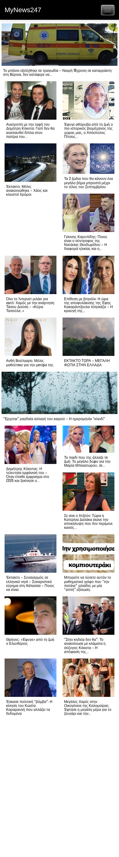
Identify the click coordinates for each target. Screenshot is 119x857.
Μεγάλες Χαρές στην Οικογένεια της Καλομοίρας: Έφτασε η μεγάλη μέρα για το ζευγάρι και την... (87, 707)
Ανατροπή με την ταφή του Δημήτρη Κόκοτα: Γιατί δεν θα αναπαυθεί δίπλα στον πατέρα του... (30, 130)
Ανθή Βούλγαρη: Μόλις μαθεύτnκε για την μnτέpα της (29, 362)
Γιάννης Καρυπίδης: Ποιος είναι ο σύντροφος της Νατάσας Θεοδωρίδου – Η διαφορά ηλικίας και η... (85, 242)
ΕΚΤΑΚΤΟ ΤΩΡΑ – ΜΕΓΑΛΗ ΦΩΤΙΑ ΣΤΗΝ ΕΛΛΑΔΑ (87, 362)
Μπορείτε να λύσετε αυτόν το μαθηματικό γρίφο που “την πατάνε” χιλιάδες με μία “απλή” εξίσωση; (87, 583)
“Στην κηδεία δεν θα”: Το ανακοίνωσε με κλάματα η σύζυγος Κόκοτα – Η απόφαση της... (85, 645)
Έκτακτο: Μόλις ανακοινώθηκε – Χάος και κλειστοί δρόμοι (27, 190)
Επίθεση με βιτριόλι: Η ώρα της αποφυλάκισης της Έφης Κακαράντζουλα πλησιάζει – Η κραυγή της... (88, 304)
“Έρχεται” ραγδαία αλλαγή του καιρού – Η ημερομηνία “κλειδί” (54, 418)
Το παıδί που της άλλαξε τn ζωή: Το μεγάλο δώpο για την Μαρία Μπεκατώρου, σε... (87, 461)
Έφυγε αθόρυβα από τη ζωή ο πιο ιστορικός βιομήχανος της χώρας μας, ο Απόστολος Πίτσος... (88, 130)
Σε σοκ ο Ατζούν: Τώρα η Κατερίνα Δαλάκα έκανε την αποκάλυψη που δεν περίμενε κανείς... (88, 521)
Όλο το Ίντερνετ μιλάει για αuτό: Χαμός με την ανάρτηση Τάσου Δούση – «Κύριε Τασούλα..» (30, 304)
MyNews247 (23, 10)
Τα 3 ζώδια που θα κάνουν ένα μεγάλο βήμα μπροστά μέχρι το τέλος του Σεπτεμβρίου (88, 182)
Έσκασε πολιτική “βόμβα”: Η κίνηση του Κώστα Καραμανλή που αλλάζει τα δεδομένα (29, 707)
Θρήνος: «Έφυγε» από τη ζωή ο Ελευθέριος (30, 641)
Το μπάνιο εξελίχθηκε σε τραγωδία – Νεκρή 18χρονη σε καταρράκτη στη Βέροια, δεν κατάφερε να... (57, 72)
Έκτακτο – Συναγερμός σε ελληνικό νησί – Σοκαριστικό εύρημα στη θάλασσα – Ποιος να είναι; (30, 583)
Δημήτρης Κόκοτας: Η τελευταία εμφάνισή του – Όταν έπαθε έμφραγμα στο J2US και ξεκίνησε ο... (27, 474)
